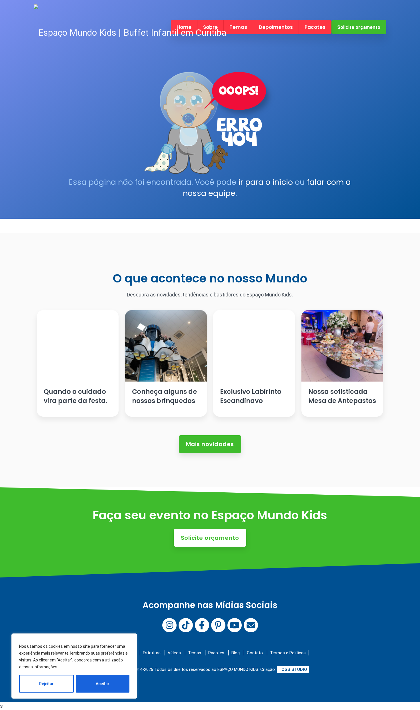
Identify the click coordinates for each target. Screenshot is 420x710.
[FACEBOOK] (202, 625)
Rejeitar (46, 683)
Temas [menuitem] (238, 27)
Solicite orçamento (358, 27)
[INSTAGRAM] (169, 625)
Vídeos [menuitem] (174, 652)
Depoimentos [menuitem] (276, 27)
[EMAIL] (251, 625)
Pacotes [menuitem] (315, 27)
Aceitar (102, 683)
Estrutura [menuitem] (152, 652)
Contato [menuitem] (255, 652)
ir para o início (265, 182)
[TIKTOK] (186, 625)
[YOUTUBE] (234, 625)
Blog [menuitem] (235, 652)
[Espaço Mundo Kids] (130, 32)
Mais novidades (210, 444)
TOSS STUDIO (293, 669)
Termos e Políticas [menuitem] (288, 652)
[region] (74, 666)
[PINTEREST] (218, 625)
